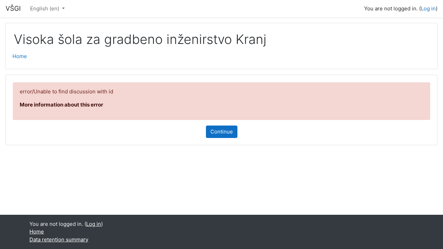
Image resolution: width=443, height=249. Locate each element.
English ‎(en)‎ (45, 8)
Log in (428, 8)
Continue (221, 131)
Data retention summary (58, 239)
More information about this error (61, 104)
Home (19, 56)
